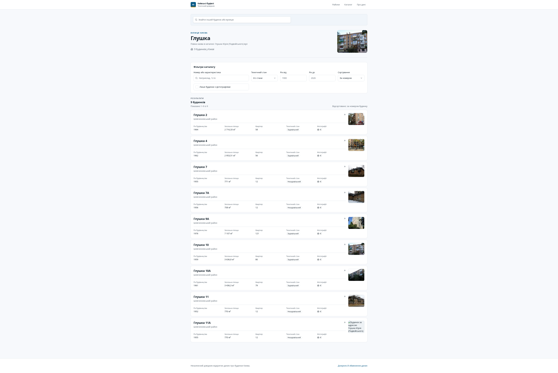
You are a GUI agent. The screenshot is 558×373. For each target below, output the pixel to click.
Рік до (312, 72)
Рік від (283, 72)
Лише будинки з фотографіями (215, 86)
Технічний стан (259, 72)
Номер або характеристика (207, 72)
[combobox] (264, 78)
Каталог (348, 4)
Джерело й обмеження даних (352, 365)
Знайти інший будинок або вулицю (216, 19)
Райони (336, 4)
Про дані (361, 4)
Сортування (344, 72)
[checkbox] (196, 86)
